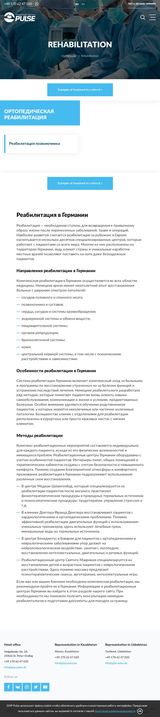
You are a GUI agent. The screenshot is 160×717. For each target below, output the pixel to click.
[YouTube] (45, 687)
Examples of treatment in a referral (79, 90)
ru (77, 4)
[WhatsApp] (36, 4)
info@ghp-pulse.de (15, 667)
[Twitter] (36, 687)
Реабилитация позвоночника (34, 144)
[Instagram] (26, 687)
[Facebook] (8, 687)
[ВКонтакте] (17, 687)
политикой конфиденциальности (115, 711)
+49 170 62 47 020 (18, 4)
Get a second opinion (142, 4)
